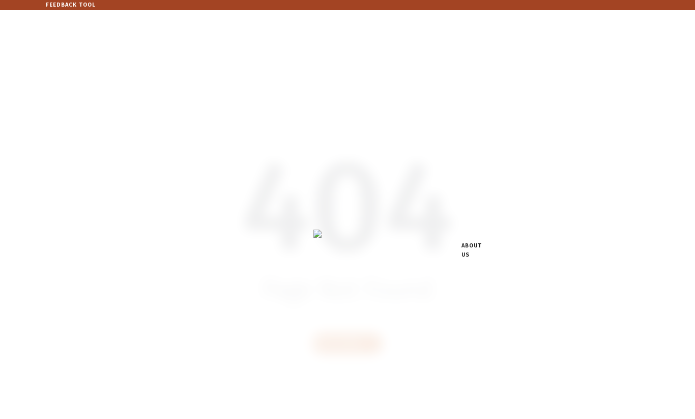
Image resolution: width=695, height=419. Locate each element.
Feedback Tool (71, 5)
